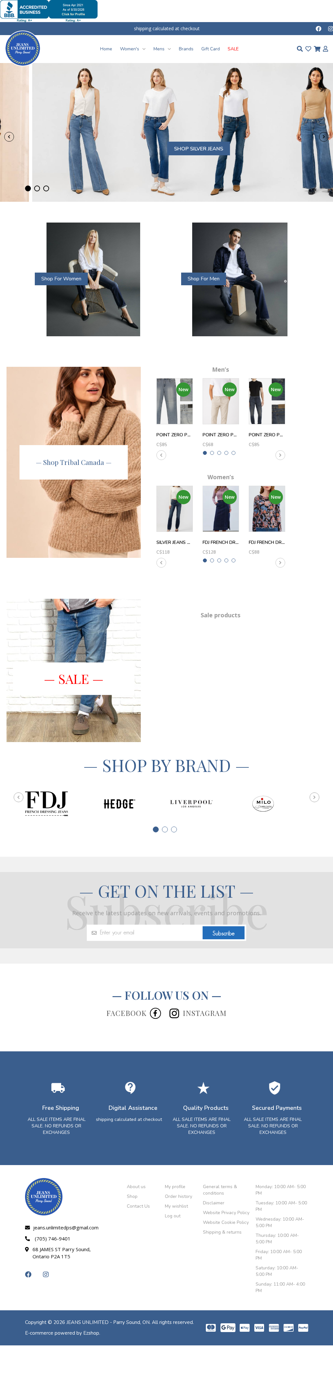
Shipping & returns (222, 1232)
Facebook (126, 1013)
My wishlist (176, 1206)
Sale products (220, 615)
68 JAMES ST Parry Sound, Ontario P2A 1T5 (62, 1252)
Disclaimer (213, 1203)
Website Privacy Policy (226, 1213)
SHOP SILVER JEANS (166, 148)
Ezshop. (91, 1333)
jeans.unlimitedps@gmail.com (64, 1227)
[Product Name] (174, 401)
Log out (172, 1216)
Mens (159, 49)
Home (106, 49)
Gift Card (210, 49)
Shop (132, 1196)
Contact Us (138, 1206)
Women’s (220, 477)
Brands (186, 49)
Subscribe (223, 933)
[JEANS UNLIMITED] (23, 48)
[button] (28, 188)
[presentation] (9, 137)
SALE (233, 49)
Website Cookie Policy (226, 1222)
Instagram (205, 1013)
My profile (175, 1187)
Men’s (220, 369)
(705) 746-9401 (53, 1238)
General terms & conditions (220, 1190)
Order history (178, 1196)
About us (136, 1187)
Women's (130, 49)
